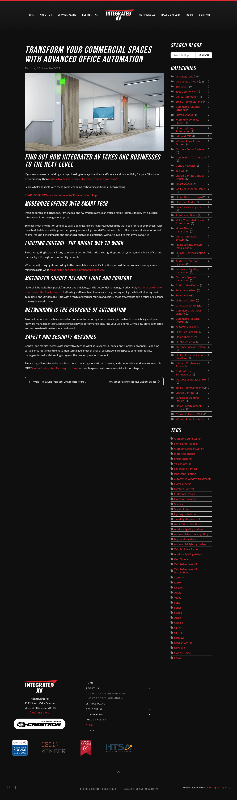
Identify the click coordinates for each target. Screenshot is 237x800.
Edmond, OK (183, 136)
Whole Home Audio (186, 549)
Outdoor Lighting (184, 493)
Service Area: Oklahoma (105, 698)
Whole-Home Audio (188, 419)
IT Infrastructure (186, 341)
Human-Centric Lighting (190, 252)
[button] (118, 772)
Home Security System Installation (189, 246)
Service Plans (67, 15)
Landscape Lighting (187, 305)
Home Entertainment (187, 443)
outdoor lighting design (188, 554)
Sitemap (210, 787)
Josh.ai (180, 170)
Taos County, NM (186, 91)
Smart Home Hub (186, 290)
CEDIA (178, 627)
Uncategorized (184, 76)
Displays (179, 637)
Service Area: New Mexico (106, 693)
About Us (92, 688)
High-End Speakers (187, 331)
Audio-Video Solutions (187, 524)
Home (30, 15)
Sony (177, 602)
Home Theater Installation (184, 230)
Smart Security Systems (190, 207)
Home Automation (185, 498)
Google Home (182, 652)
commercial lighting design (190, 544)
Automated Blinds (186, 215)
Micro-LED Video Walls (190, 414)
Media (178, 612)
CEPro (178, 632)
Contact (204, 15)
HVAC (178, 657)
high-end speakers (185, 539)
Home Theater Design (189, 196)
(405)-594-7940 (39, 712)
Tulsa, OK (181, 86)
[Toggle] (209, 81)
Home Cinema (182, 483)
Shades (178, 503)
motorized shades (184, 453)
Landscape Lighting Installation (187, 270)
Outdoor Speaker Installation (186, 279)
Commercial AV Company (191, 157)
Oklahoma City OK (187, 81)
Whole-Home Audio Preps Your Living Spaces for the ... (59, 381)
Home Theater (184, 336)
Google (178, 622)
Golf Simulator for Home (190, 188)
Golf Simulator (183, 559)
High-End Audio (185, 202)
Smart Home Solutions (189, 101)
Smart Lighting (183, 458)
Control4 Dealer (185, 165)
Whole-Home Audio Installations (186, 571)
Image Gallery (171, 15)
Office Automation (187, 96)
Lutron (178, 582)
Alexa (177, 617)
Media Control (183, 642)
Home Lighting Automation (184, 129)
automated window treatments (192, 478)
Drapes (178, 587)
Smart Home (183, 295)
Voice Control (182, 463)
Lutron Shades (184, 114)
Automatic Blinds (186, 326)
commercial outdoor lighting (191, 534)
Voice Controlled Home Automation (190, 222)
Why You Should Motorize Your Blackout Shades (132, 381)
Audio (177, 592)
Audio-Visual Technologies (183, 373)
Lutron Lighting (185, 392)
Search (203, 55)
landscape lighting (185, 473)
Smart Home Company (189, 387)
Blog (190, 15)
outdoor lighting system (188, 529)
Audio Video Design (188, 285)
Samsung (179, 647)
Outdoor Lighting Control (191, 379)
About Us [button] (46, 15)
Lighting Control (185, 300)
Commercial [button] (147, 15)
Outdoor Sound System (190, 149)
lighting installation (185, 514)
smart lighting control (187, 519)
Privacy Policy (223, 787)
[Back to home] (118, 15)
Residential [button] (90, 15)
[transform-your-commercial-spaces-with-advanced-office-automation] (94, 112)
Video (177, 597)
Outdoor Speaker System (191, 346)
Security (179, 577)
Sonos (177, 607)
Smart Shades (184, 183)
